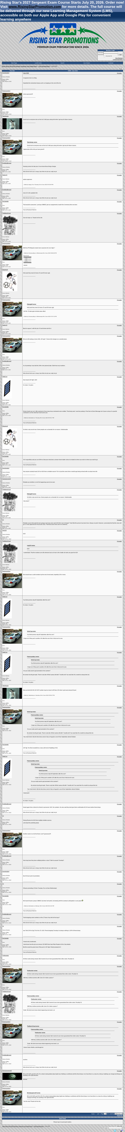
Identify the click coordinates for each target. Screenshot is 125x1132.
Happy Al (4, 175)
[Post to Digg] (118, 1130)
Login (120, 54)
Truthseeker (5, 955)
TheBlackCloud (6, 213)
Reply (120, 69)
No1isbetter (5, 201)
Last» (98, 1113)
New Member (119, 58)
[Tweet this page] (115, 1130)
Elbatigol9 (5, 269)
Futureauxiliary (6, 91)
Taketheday (5, 116)
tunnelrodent (5, 73)
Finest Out (119, 1115)
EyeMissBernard (6, 163)
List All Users (38, 63)
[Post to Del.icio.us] (121, 1130)
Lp (3, 520)
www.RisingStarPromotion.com (35, 7)
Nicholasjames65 (7, 1070)
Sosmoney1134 (6, 479)
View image (25, 265)
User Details (86, 63)
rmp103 (4, 530)
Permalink (119, 73)
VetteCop (4, 376)
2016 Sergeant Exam (44, 66)
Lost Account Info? (118, 59)
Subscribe (119, 1126)
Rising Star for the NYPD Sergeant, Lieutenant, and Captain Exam (19, 66)
